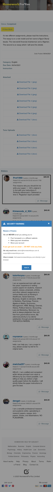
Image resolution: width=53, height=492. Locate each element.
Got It (26, 267)
